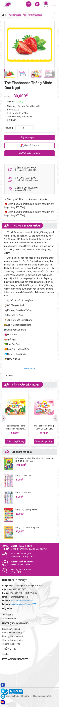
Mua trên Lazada (31, 145)
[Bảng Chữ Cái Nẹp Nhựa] (8, 515)
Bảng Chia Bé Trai (23, 493)
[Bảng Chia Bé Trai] (8, 497)
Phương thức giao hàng (12, 640)
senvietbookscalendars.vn (22, 600)
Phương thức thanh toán (13, 636)
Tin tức (7, 609)
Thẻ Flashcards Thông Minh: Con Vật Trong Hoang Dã (15, 428)
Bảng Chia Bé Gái (23, 475)
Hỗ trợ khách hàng (15, 623)
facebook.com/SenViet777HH (24, 604)
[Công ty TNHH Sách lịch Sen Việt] (7, 4)
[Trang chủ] (3, 15)
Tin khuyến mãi (9, 618)
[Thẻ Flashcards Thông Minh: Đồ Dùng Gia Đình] (44, 407)
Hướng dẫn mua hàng (12, 633)
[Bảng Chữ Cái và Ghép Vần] (8, 532)
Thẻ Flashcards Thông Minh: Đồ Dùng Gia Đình (44, 428)
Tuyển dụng (7, 615)
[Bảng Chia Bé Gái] (8, 480)
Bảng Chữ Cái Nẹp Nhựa (26, 510)
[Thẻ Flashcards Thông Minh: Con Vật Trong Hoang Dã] (15, 407)
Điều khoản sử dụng (11, 629)
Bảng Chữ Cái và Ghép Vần (27, 527)
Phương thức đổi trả (11, 644)
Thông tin (9, 648)
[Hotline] (28, 4)
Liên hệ (5, 654)
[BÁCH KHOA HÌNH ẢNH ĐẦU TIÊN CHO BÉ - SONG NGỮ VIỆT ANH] (8, 463)
